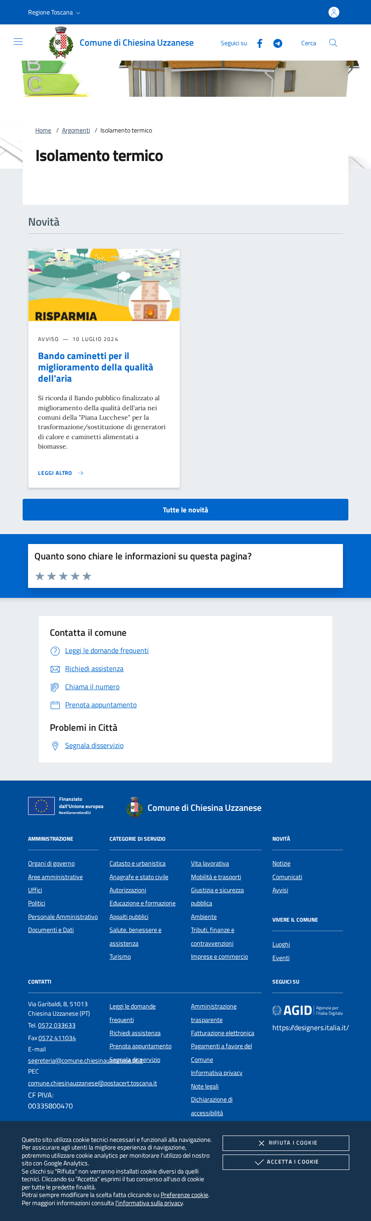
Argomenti (76, 130)
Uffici (35, 890)
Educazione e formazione (142, 903)
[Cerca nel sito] (333, 42)
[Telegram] (274, 42)
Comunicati (287, 877)
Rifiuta (293, 1142)
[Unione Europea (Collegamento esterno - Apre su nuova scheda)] (68, 807)
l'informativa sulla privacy (149, 1202)
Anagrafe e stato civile (138, 877)
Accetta (293, 1161)
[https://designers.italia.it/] (307, 1010)
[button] (55, 12)
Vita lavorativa (210, 863)
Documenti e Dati (51, 930)
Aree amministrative (55, 877)
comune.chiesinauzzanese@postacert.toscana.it (92, 1083)
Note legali (205, 1086)
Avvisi (280, 890)
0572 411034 (57, 1038)
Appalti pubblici (128, 917)
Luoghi (281, 944)
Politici (36, 903)
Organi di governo (51, 863)
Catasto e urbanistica (137, 863)
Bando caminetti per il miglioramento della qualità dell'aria (95, 366)
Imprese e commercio (219, 956)
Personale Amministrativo (63, 917)
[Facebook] (256, 42)
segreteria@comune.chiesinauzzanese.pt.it (85, 1060)
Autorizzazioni (127, 890)
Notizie (281, 863)
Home (43, 130)
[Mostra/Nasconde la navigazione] (18, 41)
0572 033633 (57, 1025)
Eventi (281, 958)
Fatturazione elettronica (222, 1033)
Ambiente (204, 917)
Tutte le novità (185, 509)
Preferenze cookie (184, 1194)
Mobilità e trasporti (216, 877)
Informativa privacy (217, 1073)
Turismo (120, 956)
